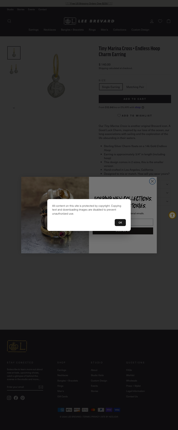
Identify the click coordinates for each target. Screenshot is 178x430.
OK (120, 222)
